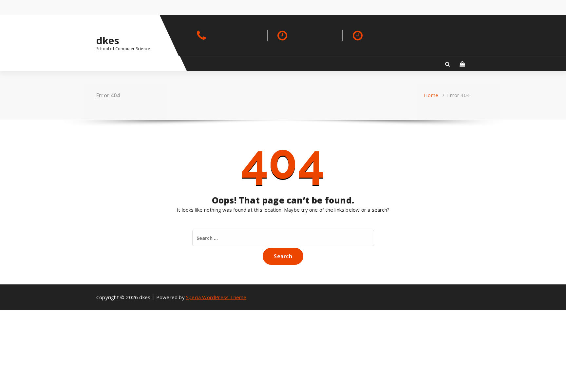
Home (431, 95)
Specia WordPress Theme (216, 297)
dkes (107, 41)
